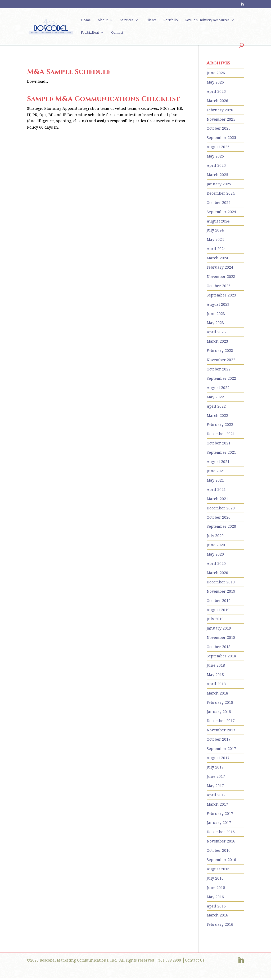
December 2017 (221, 720)
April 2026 (216, 91)
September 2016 (221, 859)
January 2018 (219, 711)
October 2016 (219, 850)
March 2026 (217, 100)
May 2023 (215, 322)
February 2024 (220, 267)
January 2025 (219, 183)
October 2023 (219, 285)
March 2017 (217, 804)
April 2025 (216, 165)
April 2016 (216, 906)
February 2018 (220, 702)
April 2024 (216, 248)
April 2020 (216, 563)
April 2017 (216, 794)
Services (126, 20)
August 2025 (218, 146)
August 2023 (218, 304)
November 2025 (221, 119)
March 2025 (217, 174)
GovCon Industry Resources (207, 20)
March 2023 (217, 341)
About (103, 20)
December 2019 (221, 581)
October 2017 (219, 739)
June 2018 (216, 665)
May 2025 (215, 156)
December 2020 (221, 507)
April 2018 (216, 683)
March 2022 (217, 415)
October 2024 (219, 202)
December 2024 (221, 193)
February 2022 (220, 424)
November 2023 (221, 276)
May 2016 (215, 896)
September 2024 (221, 211)
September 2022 (221, 378)
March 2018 (217, 693)
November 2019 (221, 591)
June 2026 (216, 72)
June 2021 (216, 470)
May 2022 (215, 396)
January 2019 (219, 628)
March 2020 (217, 572)
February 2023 (220, 350)
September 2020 (221, 526)
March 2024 (217, 257)
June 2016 (216, 887)
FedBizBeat (90, 32)
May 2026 (215, 82)
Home (86, 20)
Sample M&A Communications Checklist (103, 99)
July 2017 (215, 767)
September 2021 (221, 452)
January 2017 (219, 822)
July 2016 (215, 878)
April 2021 (216, 489)
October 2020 (219, 517)
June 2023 (216, 313)
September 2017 (221, 748)
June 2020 (216, 544)
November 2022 (221, 359)
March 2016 (217, 915)
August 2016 (218, 868)
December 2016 (221, 831)
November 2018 (221, 637)
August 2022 (218, 387)
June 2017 (216, 776)
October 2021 (219, 443)
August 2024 (218, 221)
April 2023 (216, 331)
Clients (151, 20)
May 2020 (215, 554)
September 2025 (221, 137)
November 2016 (221, 841)
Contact (117, 32)
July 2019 (215, 618)
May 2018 (215, 674)
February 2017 (220, 813)
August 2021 (218, 461)
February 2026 (220, 109)
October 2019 (219, 600)
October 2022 (219, 369)
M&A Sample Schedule (69, 72)
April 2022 (216, 406)
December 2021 (221, 433)
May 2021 (215, 480)
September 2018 (221, 655)
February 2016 (220, 924)
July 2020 (215, 535)
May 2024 (215, 239)
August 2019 (218, 609)
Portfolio (170, 20)
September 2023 (221, 295)
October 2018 (219, 646)
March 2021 (217, 498)
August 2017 (218, 757)
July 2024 (215, 230)
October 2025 (219, 128)
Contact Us (195, 960)
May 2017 (215, 785)
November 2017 (221, 729)
